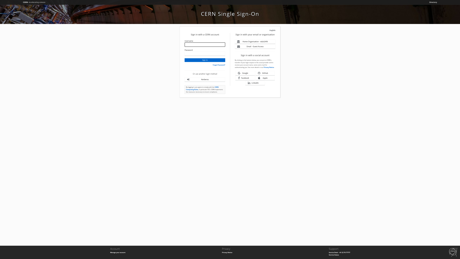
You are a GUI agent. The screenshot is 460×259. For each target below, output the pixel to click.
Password (189, 50)
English (272, 30)
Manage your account (117, 252)
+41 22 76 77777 (344, 252)
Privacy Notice (269, 67)
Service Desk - (334, 252)
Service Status (334, 255)
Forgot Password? (219, 65)
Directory (433, 2)
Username (189, 41)
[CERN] (453, 252)
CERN (34, 2)
